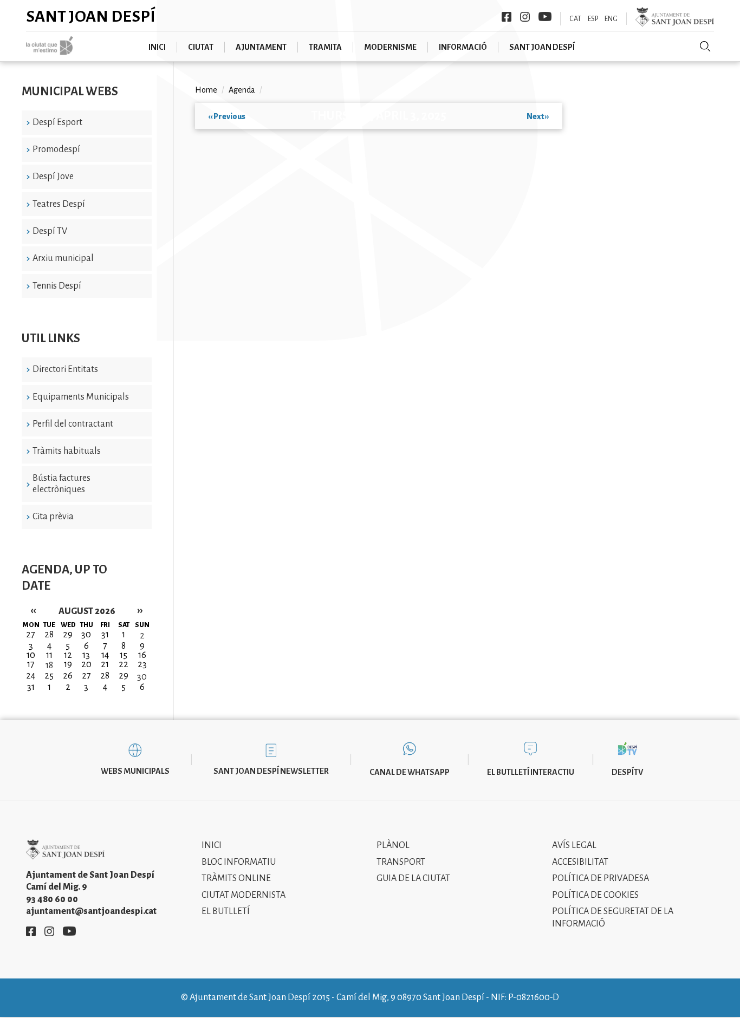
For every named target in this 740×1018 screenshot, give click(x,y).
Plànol (393, 845)
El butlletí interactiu (530, 772)
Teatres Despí (59, 204)
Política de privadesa (600, 878)
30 (142, 677)
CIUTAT (200, 47)
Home (206, 90)
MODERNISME (390, 47)
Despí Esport (57, 122)
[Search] (705, 47)
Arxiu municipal (63, 258)
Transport (401, 862)
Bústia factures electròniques (61, 483)
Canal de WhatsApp (409, 772)
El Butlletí (226, 911)
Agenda (242, 90)
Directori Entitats (65, 369)
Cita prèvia (53, 516)
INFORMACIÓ (463, 47)
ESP (593, 19)
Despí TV (50, 231)
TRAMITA (325, 47)
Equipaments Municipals (81, 397)
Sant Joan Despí (90, 16)
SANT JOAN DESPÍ (542, 47)
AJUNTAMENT (261, 47)
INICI (157, 47)
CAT (575, 19)
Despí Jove (53, 176)
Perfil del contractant (73, 424)
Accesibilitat (580, 862)
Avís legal (574, 845)
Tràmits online (236, 878)
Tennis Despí (57, 286)
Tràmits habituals (67, 451)
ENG (611, 19)
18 (49, 665)
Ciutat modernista (243, 895)
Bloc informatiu (239, 862)
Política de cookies (595, 895)
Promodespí (56, 149)
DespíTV (627, 772)
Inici (212, 845)
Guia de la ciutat (413, 878)
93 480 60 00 (52, 899)
